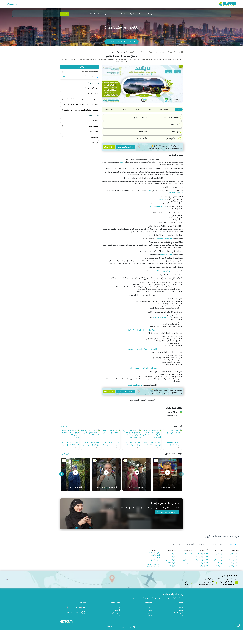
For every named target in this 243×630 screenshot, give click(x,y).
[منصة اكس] (76, 607)
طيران (137, 109)
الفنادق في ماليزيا (203, 553)
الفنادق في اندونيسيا (202, 556)
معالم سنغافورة (187, 560)
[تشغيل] (167, 472)
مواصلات (124, 109)
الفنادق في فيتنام (203, 566)
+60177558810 (15, 4)
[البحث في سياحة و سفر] (64, 76)
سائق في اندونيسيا (171, 556)
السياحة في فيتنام (234, 566)
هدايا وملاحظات (109, 109)
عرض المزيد (65, 454)
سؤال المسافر (116, 613)
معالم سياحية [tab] (177, 544)
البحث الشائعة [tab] (232, 544)
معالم (150, 613)
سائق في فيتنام (172, 566)
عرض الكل (64, 426)
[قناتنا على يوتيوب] (84, 607)
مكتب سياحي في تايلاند (153, 564)
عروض (150, 607)
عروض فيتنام (219, 566)
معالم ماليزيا (188, 553)
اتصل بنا (64, 14)
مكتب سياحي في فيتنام (153, 566)
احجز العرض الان (81, 66)
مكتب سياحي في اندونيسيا (155, 556)
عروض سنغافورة (218, 560)
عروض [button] (142, 14)
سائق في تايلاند (172, 563)
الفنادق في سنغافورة (202, 560)
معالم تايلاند (188, 563)
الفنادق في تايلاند (203, 563)
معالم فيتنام (188, 566)
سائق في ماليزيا (172, 553)
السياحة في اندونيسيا (233, 556)
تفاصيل (178, 109)
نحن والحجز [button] (103, 14)
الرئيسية (160, 14)
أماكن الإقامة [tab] (190, 544)
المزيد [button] (93, 14)
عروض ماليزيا (219, 553)
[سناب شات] (68, 607)
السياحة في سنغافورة (233, 560)
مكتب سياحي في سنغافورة (155, 561)
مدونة (150, 615)
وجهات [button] (151, 14)
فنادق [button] (133, 14)
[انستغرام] (65, 607)
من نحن (180, 607)
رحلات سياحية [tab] (203, 544)
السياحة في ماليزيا (234, 553)
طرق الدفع (180, 615)
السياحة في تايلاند (234, 563)
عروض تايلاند (219, 563)
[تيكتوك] (72, 607)
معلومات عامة (163, 109)
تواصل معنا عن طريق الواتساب (167, 512)
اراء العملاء (117, 610)
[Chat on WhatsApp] (238, 625)
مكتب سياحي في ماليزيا (153, 553)
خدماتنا (181, 610)
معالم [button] (124, 14)
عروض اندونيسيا (218, 556)
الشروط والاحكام (178, 613)
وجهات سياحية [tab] (217, 544)
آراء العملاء (114, 14)
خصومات (117, 615)
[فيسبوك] (80, 607)
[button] (61, 474)
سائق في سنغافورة (171, 560)
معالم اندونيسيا (187, 556)
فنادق (149, 109)
